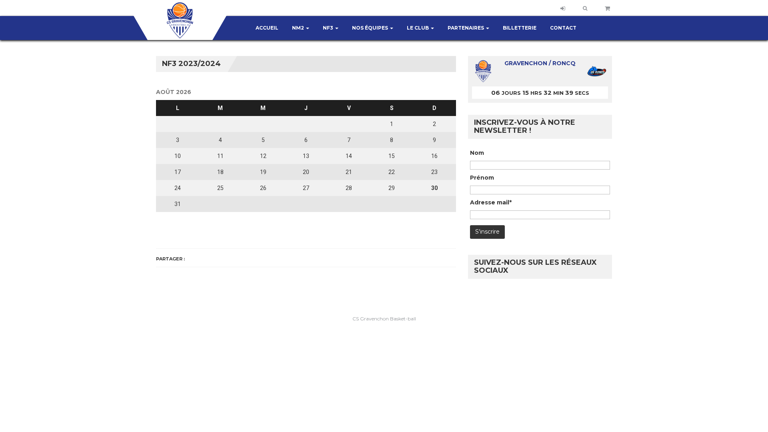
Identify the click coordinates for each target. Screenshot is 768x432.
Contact (563, 28)
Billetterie (519, 28)
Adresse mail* (491, 202)
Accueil (267, 28)
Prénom (482, 177)
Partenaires (466, 28)
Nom (477, 152)
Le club (418, 28)
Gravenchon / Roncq (540, 63)
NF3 (328, 28)
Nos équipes (370, 28)
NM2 (298, 28)
